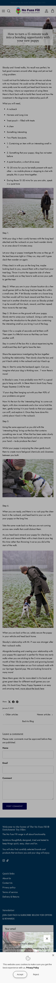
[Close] (53, 954)
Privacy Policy (32, 967)
